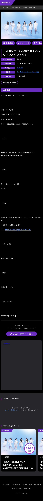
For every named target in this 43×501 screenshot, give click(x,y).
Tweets (6, 343)
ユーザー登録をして (11, 410)
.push (5, 2)
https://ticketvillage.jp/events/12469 (18, 230)
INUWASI (20, 68)
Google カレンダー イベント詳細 (28, 72)
